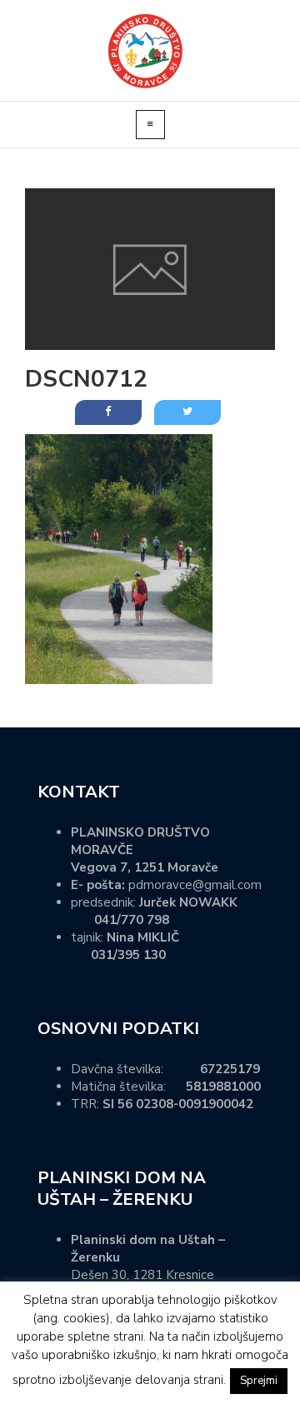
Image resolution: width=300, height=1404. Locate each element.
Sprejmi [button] (259, 1380)
